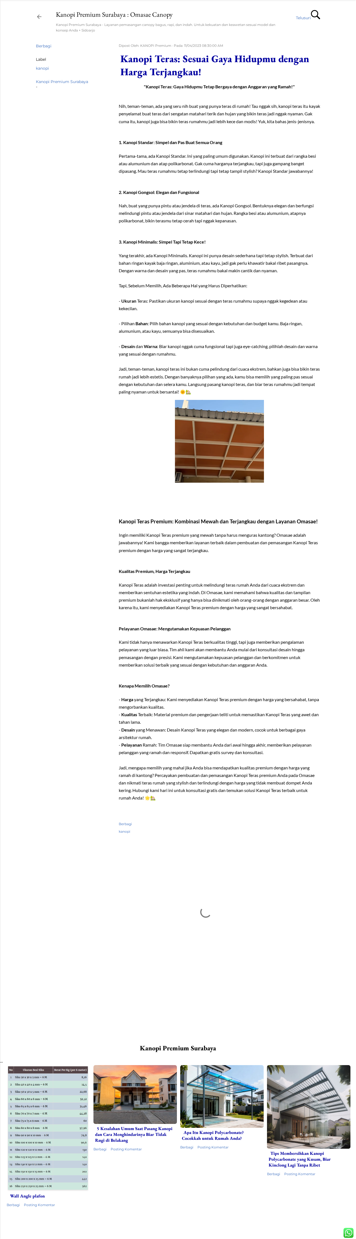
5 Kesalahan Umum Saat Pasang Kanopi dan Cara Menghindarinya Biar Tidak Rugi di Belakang (133, 1134)
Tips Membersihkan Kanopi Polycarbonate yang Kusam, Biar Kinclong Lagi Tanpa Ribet (300, 1159)
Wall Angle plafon (27, 1196)
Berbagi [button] (43, 45)
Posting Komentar (39, 1205)
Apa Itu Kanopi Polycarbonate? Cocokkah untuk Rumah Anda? (213, 1135)
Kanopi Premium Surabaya (62, 81)
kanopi (42, 68)
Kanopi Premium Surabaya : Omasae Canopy (114, 14)
